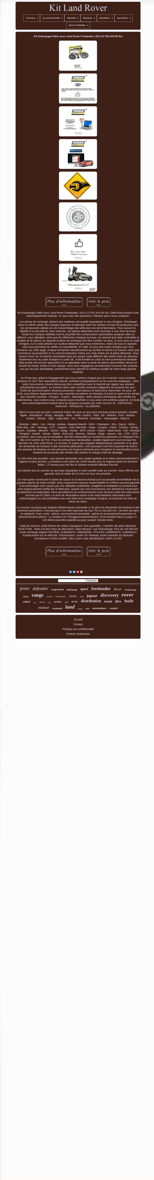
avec (74, 601)
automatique (99, 608)
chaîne (73, 596)
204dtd (80, 609)
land (70, 607)
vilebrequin (60, 596)
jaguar (92, 596)
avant (108, 601)
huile (128, 601)
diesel (118, 589)
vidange (26, 597)
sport (84, 589)
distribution (91, 601)
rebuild (49, 596)
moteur (43, 607)
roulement (57, 608)
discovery (109, 595)
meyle (42, 602)
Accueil (78, 619)
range (37, 595)
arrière (58, 601)
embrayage (72, 589)
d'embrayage (130, 590)
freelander (101, 588)
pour (25, 588)
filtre (118, 601)
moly (34, 602)
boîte (87, 609)
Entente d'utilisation (78, 633)
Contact (78, 624)
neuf (66, 602)
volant (26, 601)
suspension (57, 589)
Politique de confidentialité (78, 629)
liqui (49, 602)
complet (113, 608)
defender (40, 588)
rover (127, 595)
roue (82, 596)
